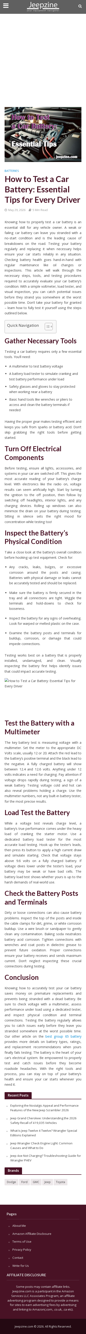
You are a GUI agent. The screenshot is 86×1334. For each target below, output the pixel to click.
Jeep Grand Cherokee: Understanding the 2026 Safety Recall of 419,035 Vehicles (43, 1120)
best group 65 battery (63, 1036)
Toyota (60, 1182)
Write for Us (20, 1266)
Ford (24, 1182)
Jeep (47, 1182)
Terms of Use (21, 1241)
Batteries (12, 171)
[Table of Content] (49, 326)
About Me (19, 1226)
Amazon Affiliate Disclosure (31, 1234)
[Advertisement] (43, 59)
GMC (36, 1182)
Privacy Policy (21, 1249)
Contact (17, 1258)
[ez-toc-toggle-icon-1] (46, 327)
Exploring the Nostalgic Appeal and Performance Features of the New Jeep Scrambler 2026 (44, 1107)
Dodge (11, 1182)
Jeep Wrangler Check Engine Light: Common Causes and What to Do (41, 1145)
